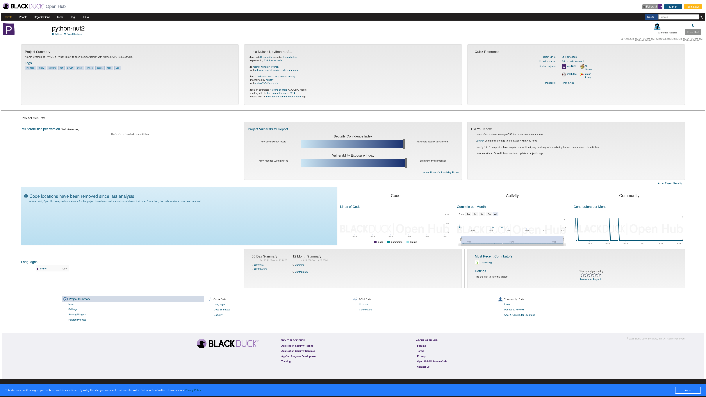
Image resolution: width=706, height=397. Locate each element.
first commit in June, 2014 (281, 93)
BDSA (85, 17)
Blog (72, 17)
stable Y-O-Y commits (267, 83)
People (23, 17)
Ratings (480, 270)
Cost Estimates (222, 309)
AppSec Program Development (298, 356)
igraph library (588, 75)
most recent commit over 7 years (284, 96)
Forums (421, 345)
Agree (688, 390)
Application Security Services (298, 351)
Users (507, 304)
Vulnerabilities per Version (41, 128)
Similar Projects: (547, 66)
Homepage (571, 56)
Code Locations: (547, 61)
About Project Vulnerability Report (441, 172)
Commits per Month (471, 206)
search (480, 140)
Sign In (673, 6)
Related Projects (77, 319)
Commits (259, 265)
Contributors (260, 269)
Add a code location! (573, 61)
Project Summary (79, 299)
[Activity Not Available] (657, 26)
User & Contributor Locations (519, 314)
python (90, 67)
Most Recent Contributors (493, 256)
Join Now (693, 6)
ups (117, 67)
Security (218, 314)
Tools (60, 17)
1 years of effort (278, 89)
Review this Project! (590, 279)
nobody (270, 79)
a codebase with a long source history (275, 76)
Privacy (421, 356)
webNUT (571, 66)
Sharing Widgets (77, 314)
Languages (29, 261)
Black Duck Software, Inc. (649, 338)
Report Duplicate (74, 33)
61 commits (265, 57)
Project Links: (549, 56)
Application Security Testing (297, 345)
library (41, 67)
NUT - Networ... (589, 67)
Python (43, 268)
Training (286, 361)
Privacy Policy (193, 390)
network (52, 67)
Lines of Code (350, 206)
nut (61, 67)
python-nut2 (68, 27)
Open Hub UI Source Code (432, 361)
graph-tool (572, 74)
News (71, 304)
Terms (420, 351)
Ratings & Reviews (514, 309)
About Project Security (670, 183)
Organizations (42, 17)
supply (100, 67)
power (70, 67)
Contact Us (423, 366)
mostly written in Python (266, 66)
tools (109, 67)
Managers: (550, 82)
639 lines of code (273, 60)
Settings (58, 33)
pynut (79, 67)
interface (30, 67)
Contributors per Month (590, 206)
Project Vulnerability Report (268, 128)
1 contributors (290, 57)
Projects (7, 17)
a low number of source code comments (276, 70)
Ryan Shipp (568, 82)
